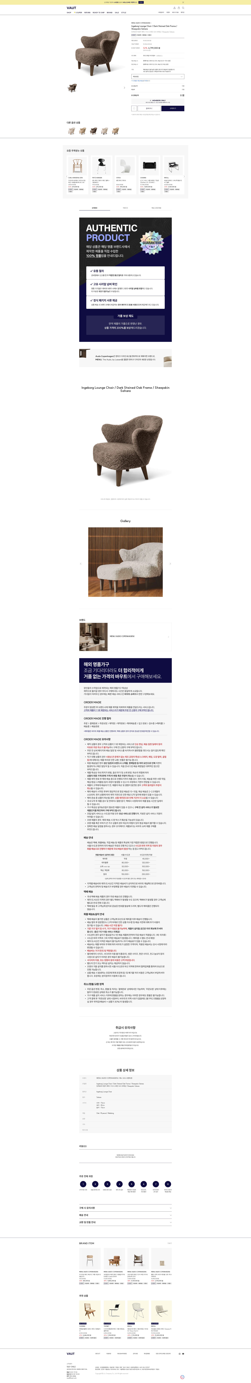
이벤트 (168, 12)
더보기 (170, 1243)
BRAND (109, 13)
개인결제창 (147, 1354)
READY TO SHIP (99, 13)
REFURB (87, 13)
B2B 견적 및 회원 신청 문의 (163, 1354)
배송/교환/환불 (156, 208)
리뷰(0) (125, 208)
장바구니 (149, 108)
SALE (117, 13)
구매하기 (173, 108)
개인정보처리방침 (122, 1354)
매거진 (182, 12)
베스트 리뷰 (175, 12)
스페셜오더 (161, 12)
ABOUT (97, 1354)
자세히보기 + (159, 55)
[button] (68, 88)
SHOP (69, 13)
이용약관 (108, 1354)
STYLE (123, 13)
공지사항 (135, 1354)
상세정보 (94, 208)
